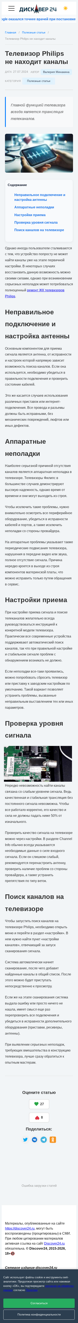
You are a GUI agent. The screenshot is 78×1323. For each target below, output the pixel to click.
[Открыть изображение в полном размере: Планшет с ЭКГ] (39, 153)
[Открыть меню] (11, 8)
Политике (32, 1290)
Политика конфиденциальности (39, 1314)
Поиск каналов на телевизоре (39, 230)
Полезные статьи (38, 81)
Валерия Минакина (56, 72)
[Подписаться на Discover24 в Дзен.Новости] (20, 1157)
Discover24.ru (54, 1243)
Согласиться (39, 1303)
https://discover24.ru (20, 1228)
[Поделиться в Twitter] (25, 1140)
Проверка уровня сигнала (36, 222)
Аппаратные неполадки (34, 207)
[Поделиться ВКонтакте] (34, 1140)
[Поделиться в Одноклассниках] (53, 1140)
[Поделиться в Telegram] (44, 1140)
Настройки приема (30, 215)
